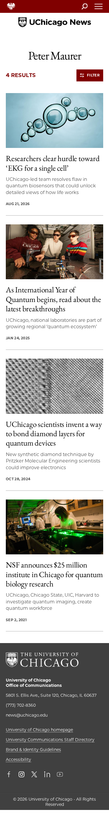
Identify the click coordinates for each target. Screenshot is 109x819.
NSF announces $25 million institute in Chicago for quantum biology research (54, 574)
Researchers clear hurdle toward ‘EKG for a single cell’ (53, 163)
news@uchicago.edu (27, 715)
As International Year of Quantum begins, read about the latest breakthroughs (53, 299)
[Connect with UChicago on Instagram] (21, 774)
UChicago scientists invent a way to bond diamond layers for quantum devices (54, 434)
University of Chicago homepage (39, 729)
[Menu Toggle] (98, 8)
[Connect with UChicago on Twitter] (34, 774)
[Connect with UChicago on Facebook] (10, 774)
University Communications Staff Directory (50, 739)
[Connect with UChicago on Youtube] (60, 774)
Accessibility (18, 759)
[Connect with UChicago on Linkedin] (47, 774)
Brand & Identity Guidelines (33, 749)
